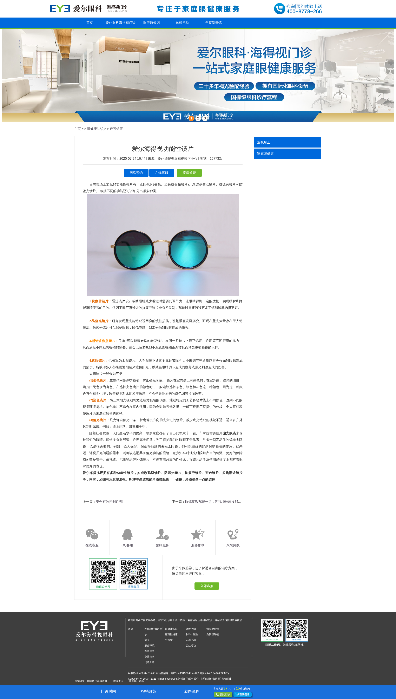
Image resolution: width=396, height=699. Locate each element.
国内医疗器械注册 (97, 681)
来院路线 (233, 545)
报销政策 (148, 691)
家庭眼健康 (265, 153)
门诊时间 (108, 691)
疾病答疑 (189, 173)
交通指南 (149, 656)
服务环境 (149, 645)
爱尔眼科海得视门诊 (121, 22)
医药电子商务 (136, 681)
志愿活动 (191, 640)
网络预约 (136, 173)
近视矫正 (116, 129)
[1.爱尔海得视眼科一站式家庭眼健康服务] (198, 75)
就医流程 (191, 691)
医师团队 (149, 651)
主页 (77, 129)
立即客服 (206, 586)
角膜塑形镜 (213, 22)
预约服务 (162, 545)
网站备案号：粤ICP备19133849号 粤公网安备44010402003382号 (193, 673)
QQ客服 (127, 545)
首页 (89, 22)
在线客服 (161, 173)
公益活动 (191, 645)
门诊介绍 (149, 662)
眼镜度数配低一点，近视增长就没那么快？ (216, 501)
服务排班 (197, 545)
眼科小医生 (192, 634)
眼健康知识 (151, 22)
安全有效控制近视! (109, 501)
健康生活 (118, 681)
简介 (147, 640)
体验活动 (182, 22)
